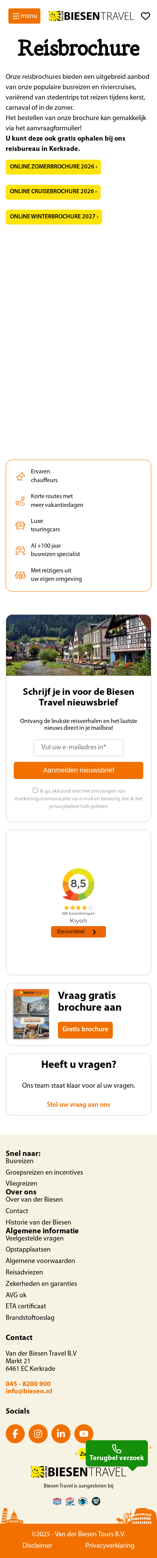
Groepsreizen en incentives (44, 1173)
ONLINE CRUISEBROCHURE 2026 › (53, 192)
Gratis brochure (85, 1029)
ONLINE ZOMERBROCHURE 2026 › (53, 167)
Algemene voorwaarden (40, 1261)
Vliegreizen (21, 1184)
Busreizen (20, 1161)
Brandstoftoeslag (30, 1318)
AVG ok (16, 1295)
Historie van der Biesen (38, 1223)
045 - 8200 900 (28, 1384)
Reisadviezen (24, 1272)
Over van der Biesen (34, 1200)
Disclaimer (37, 1546)
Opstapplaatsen (28, 1250)
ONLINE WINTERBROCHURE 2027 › (54, 217)
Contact (17, 1211)
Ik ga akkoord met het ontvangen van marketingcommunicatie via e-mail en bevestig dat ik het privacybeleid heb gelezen (78, 799)
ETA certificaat (26, 1306)
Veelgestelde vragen (35, 1239)
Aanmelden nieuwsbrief (78, 770)
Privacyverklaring (110, 1546)
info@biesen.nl (29, 1391)
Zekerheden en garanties (41, 1284)
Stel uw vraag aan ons (79, 1105)
